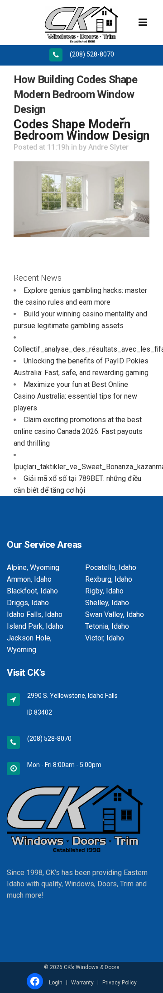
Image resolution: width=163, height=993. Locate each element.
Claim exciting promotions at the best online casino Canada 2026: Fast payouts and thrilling (78, 431)
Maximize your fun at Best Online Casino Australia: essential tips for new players (75, 396)
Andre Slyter (108, 147)
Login (55, 982)
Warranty (82, 982)
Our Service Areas (44, 544)
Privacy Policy (119, 982)
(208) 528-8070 (92, 54)
